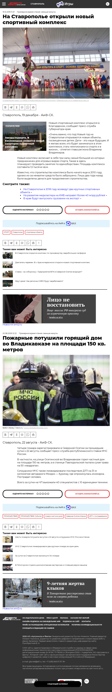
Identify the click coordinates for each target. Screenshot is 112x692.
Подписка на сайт (71, 621)
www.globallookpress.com (36, 428)
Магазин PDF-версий (79, 618)
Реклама (64, 618)
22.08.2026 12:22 (10, 333)
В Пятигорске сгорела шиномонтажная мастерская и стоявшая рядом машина (51, 565)
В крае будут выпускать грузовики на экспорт (51, 198)
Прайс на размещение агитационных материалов (45, 625)
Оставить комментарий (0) (87, 210)
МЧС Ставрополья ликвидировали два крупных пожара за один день (47, 546)
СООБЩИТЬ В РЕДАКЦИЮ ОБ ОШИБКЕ (38, 628)
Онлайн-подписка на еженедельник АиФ (41, 621)
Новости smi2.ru (12, 324)
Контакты (86, 621)
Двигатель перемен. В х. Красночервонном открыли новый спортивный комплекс (52, 262)
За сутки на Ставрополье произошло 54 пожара (37, 556)
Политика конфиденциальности (87, 625)
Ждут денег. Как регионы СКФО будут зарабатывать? (39, 281)
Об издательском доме (33, 618)
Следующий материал (57, 684)
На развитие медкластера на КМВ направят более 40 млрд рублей (64, 195)
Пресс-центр (52, 618)
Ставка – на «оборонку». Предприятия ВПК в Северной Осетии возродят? (48, 272)
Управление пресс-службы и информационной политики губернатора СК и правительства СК (46, 100)
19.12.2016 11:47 (9, 12)
